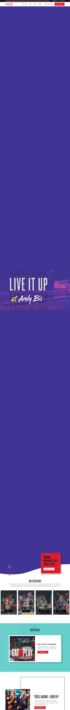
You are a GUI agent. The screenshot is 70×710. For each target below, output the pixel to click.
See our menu (39, 707)
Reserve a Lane (59, 4)
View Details (42, 652)
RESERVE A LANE (49, 569)
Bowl (35, 4)
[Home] (9, 4)
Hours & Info (62, 0)
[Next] (60, 616)
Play (30, 4)
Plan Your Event (49, 4)
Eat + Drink (24, 4)
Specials (40, 4)
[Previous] (57, 616)
